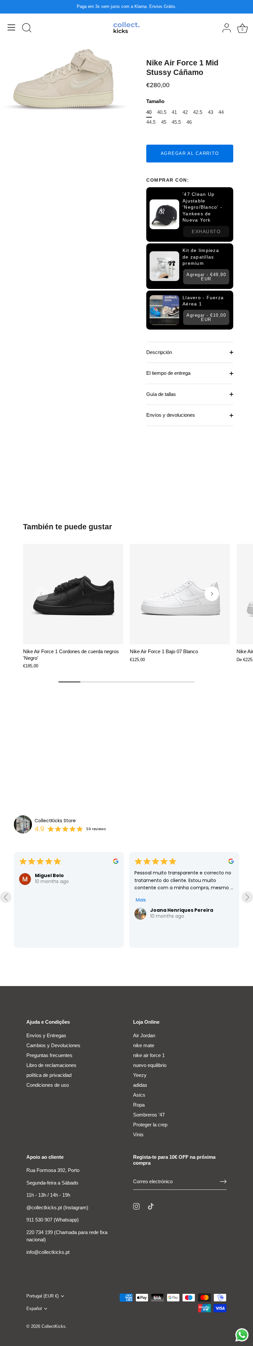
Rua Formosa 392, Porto (52, 1170)
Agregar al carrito (190, 153)
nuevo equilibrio (149, 1065)
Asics (139, 1095)
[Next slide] (247, 897)
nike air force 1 (149, 1055)
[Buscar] (26, 28)
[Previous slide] (6, 897)
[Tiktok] (151, 1206)
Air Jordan (144, 1035)
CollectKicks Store (55, 820)
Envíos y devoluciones (170, 415)
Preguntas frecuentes (49, 1055)
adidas (140, 1085)
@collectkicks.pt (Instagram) (57, 1207)
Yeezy (140, 1075)
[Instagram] (136, 1206)
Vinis (138, 1134)
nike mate (143, 1045)
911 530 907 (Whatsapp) (52, 1219)
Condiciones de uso (47, 1085)
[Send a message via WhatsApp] (242, 1335)
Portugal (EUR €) (42, 1295)
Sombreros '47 (149, 1114)
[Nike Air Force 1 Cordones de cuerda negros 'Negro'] (73, 594)
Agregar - (206, 276)
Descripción (159, 352)
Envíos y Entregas (46, 1035)
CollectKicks (54, 1326)
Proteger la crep (150, 1124)
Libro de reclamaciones (51, 1065)
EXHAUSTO (206, 231)
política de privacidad (48, 1075)
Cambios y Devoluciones (53, 1045)
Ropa (139, 1105)
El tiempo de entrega (168, 373)
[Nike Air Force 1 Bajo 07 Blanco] (180, 594)
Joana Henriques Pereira (181, 910)
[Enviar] (223, 1181)
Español (34, 1308)
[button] (41, 593)
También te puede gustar (67, 526)
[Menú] (11, 27)
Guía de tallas (161, 394)
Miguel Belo (49, 875)
